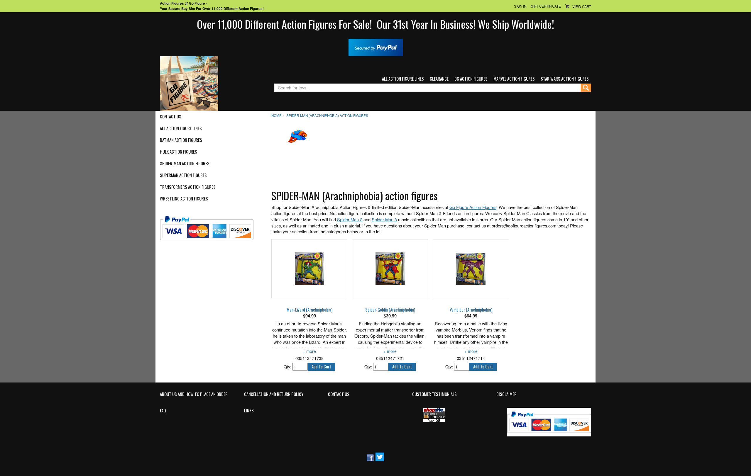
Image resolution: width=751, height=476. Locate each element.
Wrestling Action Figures (184, 199)
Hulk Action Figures (178, 152)
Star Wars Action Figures (565, 79)
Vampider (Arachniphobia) (471, 310)
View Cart (581, 6)
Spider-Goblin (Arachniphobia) (390, 310)
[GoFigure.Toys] (189, 83)
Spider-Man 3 (384, 219)
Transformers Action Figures (188, 187)
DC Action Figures (471, 79)
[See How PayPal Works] (376, 47)
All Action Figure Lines (403, 79)
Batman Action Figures (181, 140)
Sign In (520, 6)
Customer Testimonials (434, 394)
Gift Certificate (546, 6)
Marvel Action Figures (514, 79)
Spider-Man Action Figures (184, 163)
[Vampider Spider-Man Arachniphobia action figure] (471, 268)
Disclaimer (506, 394)
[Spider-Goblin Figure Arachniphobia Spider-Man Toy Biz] (390, 268)
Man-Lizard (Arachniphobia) (309, 310)
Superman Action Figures (183, 175)
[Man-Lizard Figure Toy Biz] (309, 268)
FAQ (163, 411)
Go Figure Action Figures (472, 207)
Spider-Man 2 (349, 219)
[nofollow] (210, 226)
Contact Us (170, 117)
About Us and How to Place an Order (194, 394)
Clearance (439, 79)
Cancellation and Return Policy (273, 394)
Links (249, 411)
